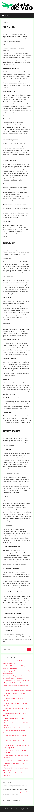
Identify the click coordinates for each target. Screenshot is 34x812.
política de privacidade (20, 792)
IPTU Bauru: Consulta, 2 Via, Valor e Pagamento (17, 690)
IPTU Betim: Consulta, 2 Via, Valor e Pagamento (17, 728)
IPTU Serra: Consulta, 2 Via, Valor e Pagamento (16, 760)
